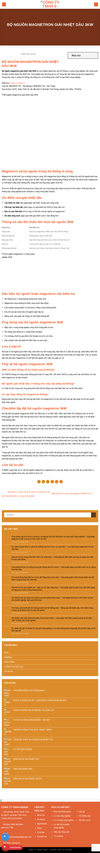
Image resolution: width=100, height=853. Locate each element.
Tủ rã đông (58, 836)
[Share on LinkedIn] (61, 482)
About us (41, 815)
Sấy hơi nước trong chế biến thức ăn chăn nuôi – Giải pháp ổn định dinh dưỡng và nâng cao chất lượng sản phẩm (52, 558)
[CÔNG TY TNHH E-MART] (50, 4)
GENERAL (8, 657)
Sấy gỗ (82, 811)
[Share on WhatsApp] (39, 482)
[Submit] (93, 514)
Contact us (42, 836)
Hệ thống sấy (84, 816)
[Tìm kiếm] (96, 4)
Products (41, 819)
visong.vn (16, 843)
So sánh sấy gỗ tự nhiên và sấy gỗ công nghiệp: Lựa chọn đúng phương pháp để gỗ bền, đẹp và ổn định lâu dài (53, 629)
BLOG (6, 652)
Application (42, 824)
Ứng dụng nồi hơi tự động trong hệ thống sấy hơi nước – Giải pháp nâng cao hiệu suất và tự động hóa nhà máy (53, 568)
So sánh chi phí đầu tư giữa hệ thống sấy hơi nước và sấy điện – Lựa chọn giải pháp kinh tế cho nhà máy (52, 548)
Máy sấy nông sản (61, 832)
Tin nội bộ (8, 671)
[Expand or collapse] (95, 55)
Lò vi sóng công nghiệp (64, 820)
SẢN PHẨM (9, 662)
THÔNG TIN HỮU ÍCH (13, 667)
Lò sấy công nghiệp (62, 816)
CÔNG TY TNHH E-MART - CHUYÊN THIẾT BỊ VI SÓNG (50, 850)
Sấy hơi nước (84, 820)
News (39, 828)
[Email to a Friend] (52, 482)
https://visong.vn (17, 83)
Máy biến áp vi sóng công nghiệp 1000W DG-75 (72, 493)
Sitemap (40, 832)
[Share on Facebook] (43, 482)
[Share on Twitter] (48, 482)
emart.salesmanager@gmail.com (16, 837)
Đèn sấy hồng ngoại (62, 811)
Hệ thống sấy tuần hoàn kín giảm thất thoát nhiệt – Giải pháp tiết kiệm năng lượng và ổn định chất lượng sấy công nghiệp (51, 619)
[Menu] (4, 4)
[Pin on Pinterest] (57, 482)
